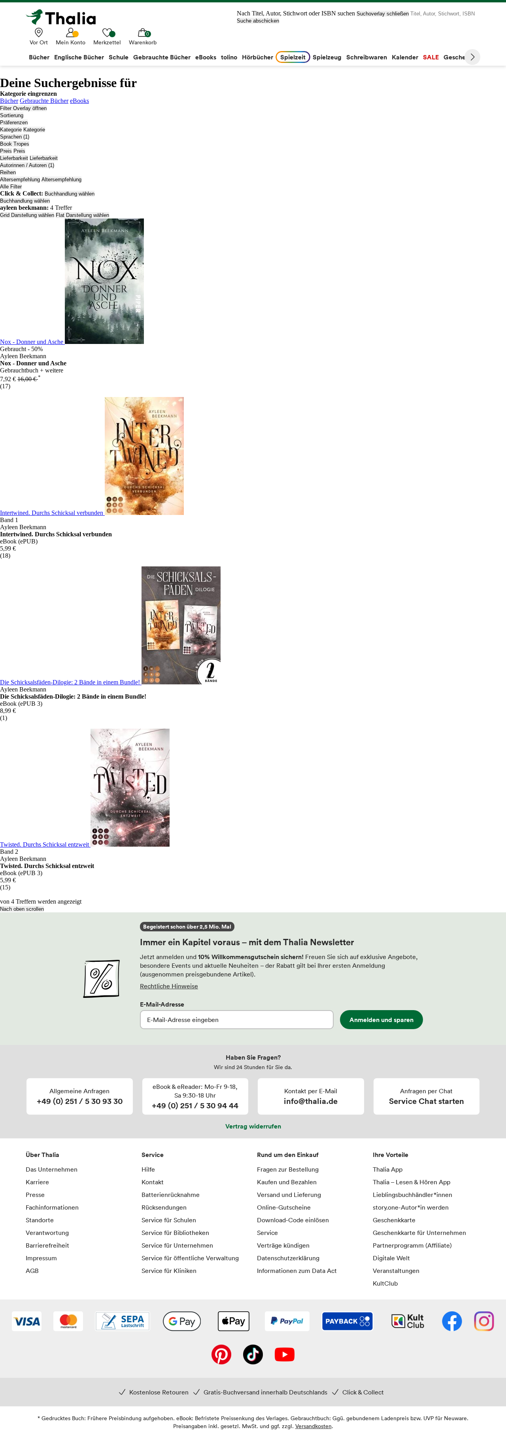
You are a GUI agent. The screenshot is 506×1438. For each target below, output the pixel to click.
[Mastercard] (68, 1322)
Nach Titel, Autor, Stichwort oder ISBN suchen (296, 13)
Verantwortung (47, 1233)
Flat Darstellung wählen (82, 215)
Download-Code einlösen (293, 1220)
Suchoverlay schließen (383, 14)
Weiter (472, 57)
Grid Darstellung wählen (27, 215)
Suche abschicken (258, 21)
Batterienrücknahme (171, 1195)
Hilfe (148, 1169)
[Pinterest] (221, 1355)
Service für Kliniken (169, 1271)
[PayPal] (287, 1322)
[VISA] (27, 1322)
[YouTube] (285, 1355)
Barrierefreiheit (47, 1245)
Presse (35, 1195)
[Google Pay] (182, 1322)
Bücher (9, 100)
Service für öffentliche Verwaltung (190, 1258)
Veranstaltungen (396, 1271)
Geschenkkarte (394, 1220)
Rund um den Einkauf (288, 1154)
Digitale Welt (391, 1258)
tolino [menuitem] (229, 57)
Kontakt (153, 1182)
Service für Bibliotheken (175, 1233)
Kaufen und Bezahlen (287, 1182)
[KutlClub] (407, 1322)
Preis (6, 151)
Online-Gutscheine (284, 1207)
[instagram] (484, 1322)
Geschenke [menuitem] (460, 57)
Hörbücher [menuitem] (257, 57)
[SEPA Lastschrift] (122, 1322)
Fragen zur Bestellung (288, 1169)
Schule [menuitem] (118, 57)
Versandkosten (313, 1426)
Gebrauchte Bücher (44, 100)
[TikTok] (253, 1355)
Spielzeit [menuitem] (293, 57)
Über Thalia (42, 1154)
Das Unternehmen (51, 1169)
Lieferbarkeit (14, 158)
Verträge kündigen (283, 1245)
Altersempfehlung (20, 179)
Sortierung (11, 115)
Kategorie (11, 130)
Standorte (40, 1220)
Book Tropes (14, 144)
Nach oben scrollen (22, 909)
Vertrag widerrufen (253, 1126)
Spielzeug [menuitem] (327, 57)
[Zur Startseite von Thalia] (65, 17)
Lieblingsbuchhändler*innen (412, 1195)
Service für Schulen (169, 1220)
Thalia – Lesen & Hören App (411, 1182)
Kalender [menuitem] (405, 57)
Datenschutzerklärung (288, 1258)
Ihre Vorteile (390, 1154)
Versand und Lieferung (289, 1195)
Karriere (37, 1182)
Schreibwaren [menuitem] (366, 57)
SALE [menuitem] (431, 57)
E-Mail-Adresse (162, 1004)
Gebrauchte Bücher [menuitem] (162, 57)
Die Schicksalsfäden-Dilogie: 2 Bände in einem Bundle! (71, 682)
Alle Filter (11, 187)
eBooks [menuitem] (205, 57)
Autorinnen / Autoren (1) (27, 165)
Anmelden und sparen (381, 1019)
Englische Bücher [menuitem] (79, 57)
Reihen (8, 172)
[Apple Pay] (233, 1322)
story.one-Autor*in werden (411, 1207)
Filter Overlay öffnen (23, 108)
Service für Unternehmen (177, 1245)
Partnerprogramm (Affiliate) (412, 1245)
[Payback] (347, 1322)
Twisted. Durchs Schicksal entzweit (45, 844)
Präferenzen (14, 122)
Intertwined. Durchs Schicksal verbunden (52, 512)
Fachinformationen (52, 1207)
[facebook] (452, 1322)
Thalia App (387, 1169)
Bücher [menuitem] (39, 57)
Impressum (41, 1258)
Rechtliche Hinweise (169, 986)
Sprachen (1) (14, 137)
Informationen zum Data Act (297, 1271)
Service (153, 1154)
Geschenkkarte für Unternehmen (419, 1233)
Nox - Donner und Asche (32, 341)
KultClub (385, 1283)
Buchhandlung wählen (69, 194)
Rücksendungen (164, 1207)
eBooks (79, 100)
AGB (32, 1271)
